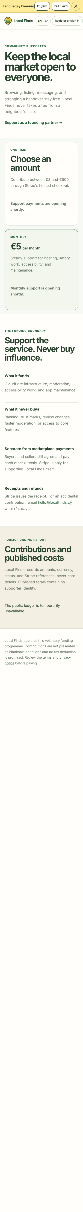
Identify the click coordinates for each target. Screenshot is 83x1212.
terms (47, 657)
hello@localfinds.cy (55, 502)
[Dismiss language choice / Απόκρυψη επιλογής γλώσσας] (75, 6)
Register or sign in (67, 20)
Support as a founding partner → (33, 122)
